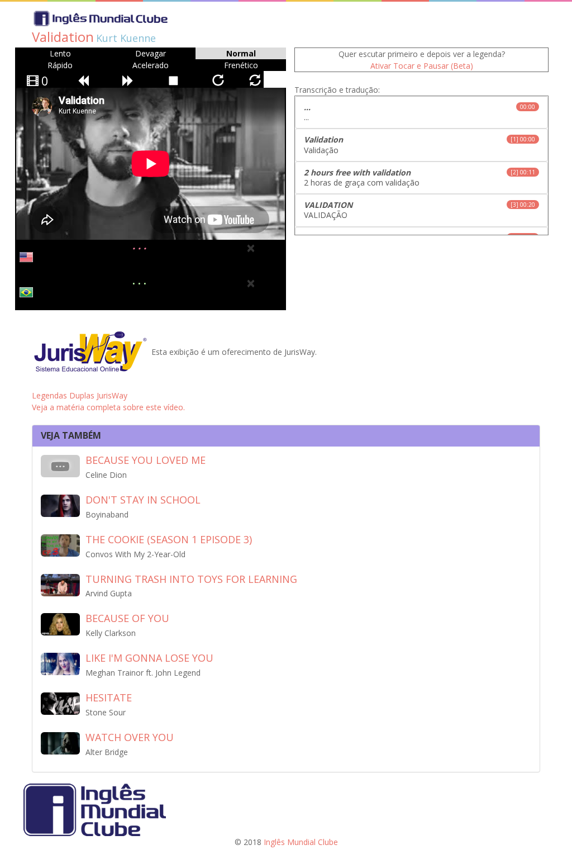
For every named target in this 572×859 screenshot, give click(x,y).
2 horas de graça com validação (419, 177)
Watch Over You (129, 737)
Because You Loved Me (145, 460)
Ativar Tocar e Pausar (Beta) (421, 65)
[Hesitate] (60, 702)
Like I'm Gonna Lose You (149, 658)
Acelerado (150, 65)
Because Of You (127, 618)
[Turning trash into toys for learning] (60, 583)
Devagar (150, 53)
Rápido (60, 65)
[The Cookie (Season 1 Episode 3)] (60, 544)
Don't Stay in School (143, 499)
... (419, 112)
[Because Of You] (60, 623)
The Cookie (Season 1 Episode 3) (168, 539)
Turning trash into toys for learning (191, 579)
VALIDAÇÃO (419, 210)
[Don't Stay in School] (60, 505)
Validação (419, 144)
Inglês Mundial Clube (301, 842)
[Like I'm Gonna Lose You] (60, 663)
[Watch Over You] (60, 742)
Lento (60, 53)
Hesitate (108, 697)
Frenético (241, 65)
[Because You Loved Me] (60, 465)
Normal (241, 53)
